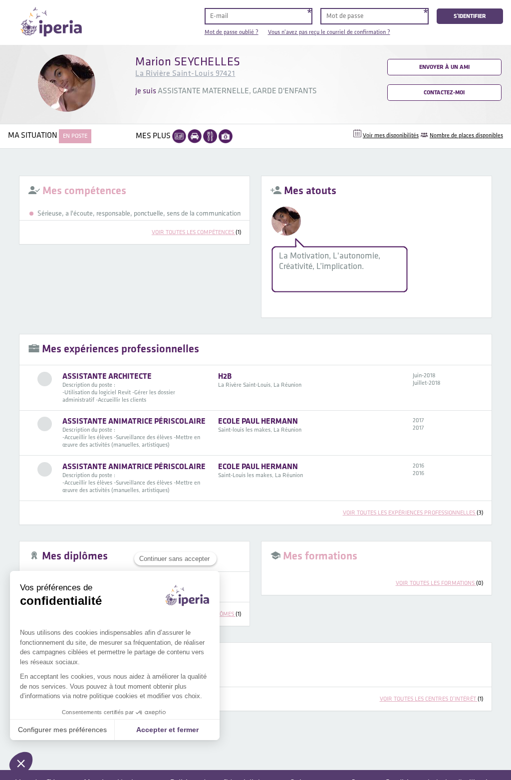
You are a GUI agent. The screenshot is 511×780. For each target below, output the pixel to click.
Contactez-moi (444, 92)
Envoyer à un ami (444, 67)
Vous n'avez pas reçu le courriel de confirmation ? (329, 32)
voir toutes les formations (440, 583)
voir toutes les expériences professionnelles (413, 513)
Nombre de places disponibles (466, 135)
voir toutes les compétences (197, 232)
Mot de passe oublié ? (231, 32)
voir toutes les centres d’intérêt (432, 699)
